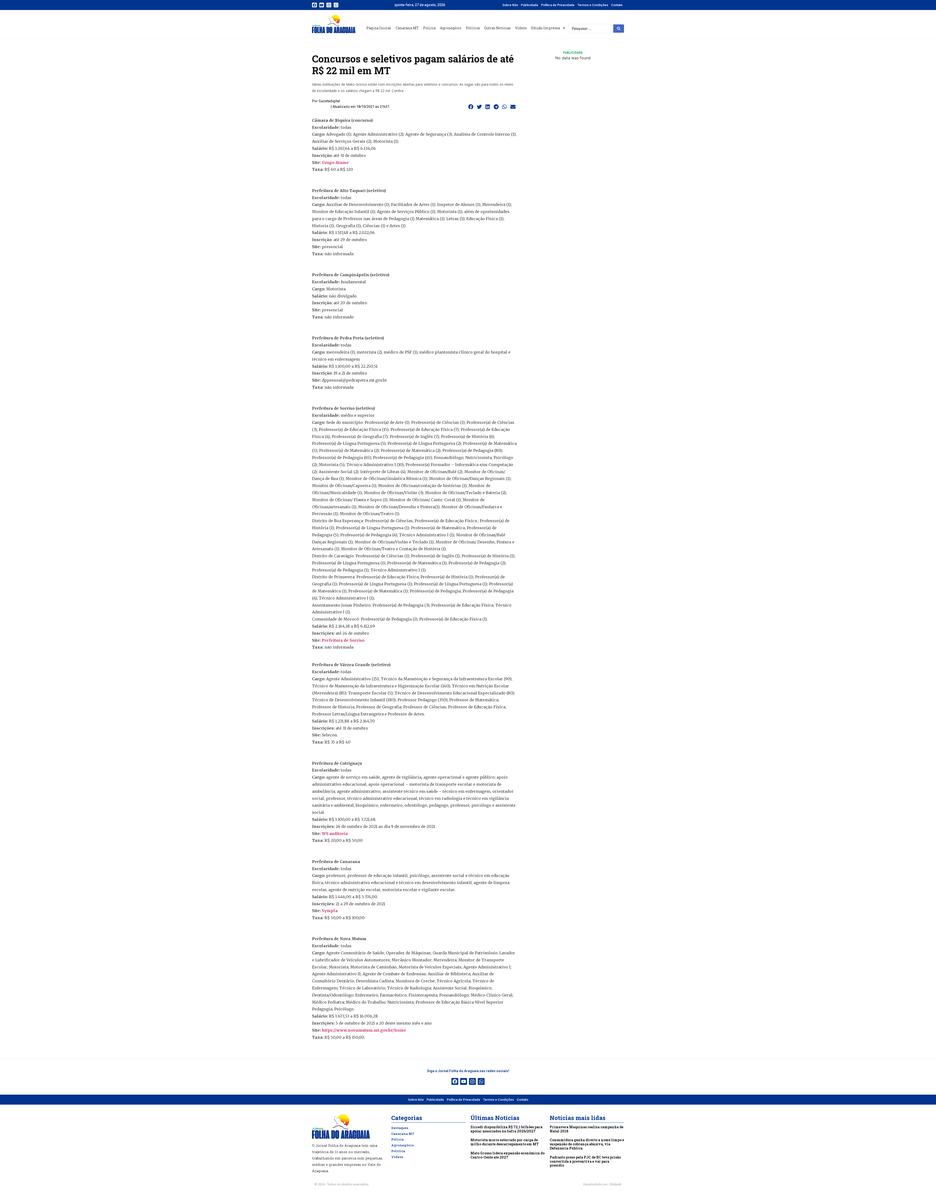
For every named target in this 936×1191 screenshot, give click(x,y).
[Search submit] (618, 28)
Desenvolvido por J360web (602, 1184)
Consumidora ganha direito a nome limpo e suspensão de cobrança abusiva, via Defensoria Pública (587, 1144)
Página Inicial (378, 28)
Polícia (429, 28)
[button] (471, 107)
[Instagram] (328, 5)
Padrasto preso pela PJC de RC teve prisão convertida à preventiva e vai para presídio (585, 1161)
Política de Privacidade (558, 5)
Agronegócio (450, 28)
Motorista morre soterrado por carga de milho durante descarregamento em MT (504, 1142)
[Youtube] (321, 5)
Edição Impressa (545, 28)
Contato (617, 5)
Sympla (330, 910)
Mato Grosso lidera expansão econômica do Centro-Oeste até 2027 (507, 1155)
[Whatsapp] (336, 5)
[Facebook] (314, 5)
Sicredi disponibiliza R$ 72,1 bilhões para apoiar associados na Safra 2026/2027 (506, 1129)
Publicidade (529, 5)
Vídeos (521, 28)
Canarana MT (407, 28)
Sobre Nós (510, 5)
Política (473, 28)
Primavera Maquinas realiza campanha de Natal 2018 (586, 1129)
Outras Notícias (497, 28)
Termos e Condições (592, 5)
